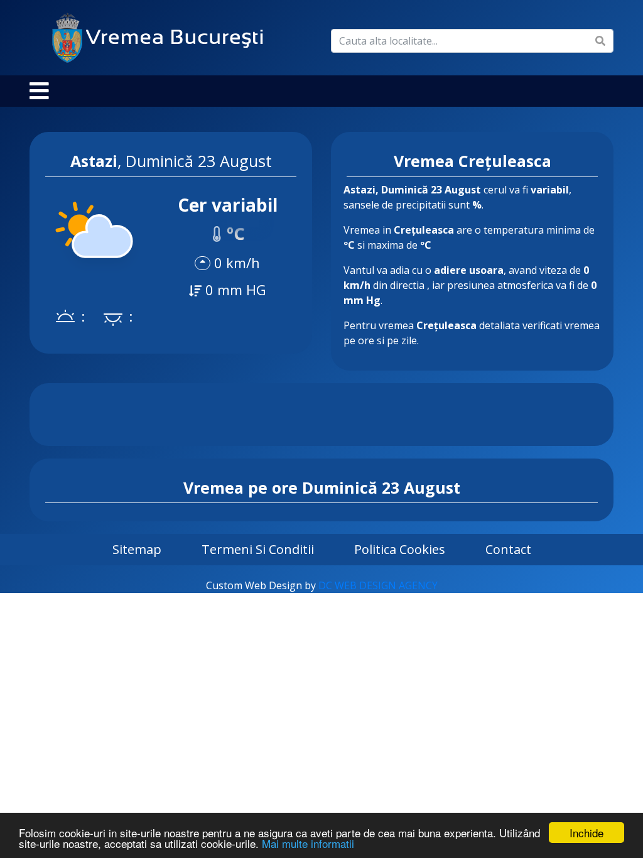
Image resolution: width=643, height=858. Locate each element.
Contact (508, 549)
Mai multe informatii (308, 843)
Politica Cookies (399, 549)
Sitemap (136, 549)
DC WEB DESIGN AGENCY (378, 585)
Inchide (586, 832)
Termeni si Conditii (258, 549)
